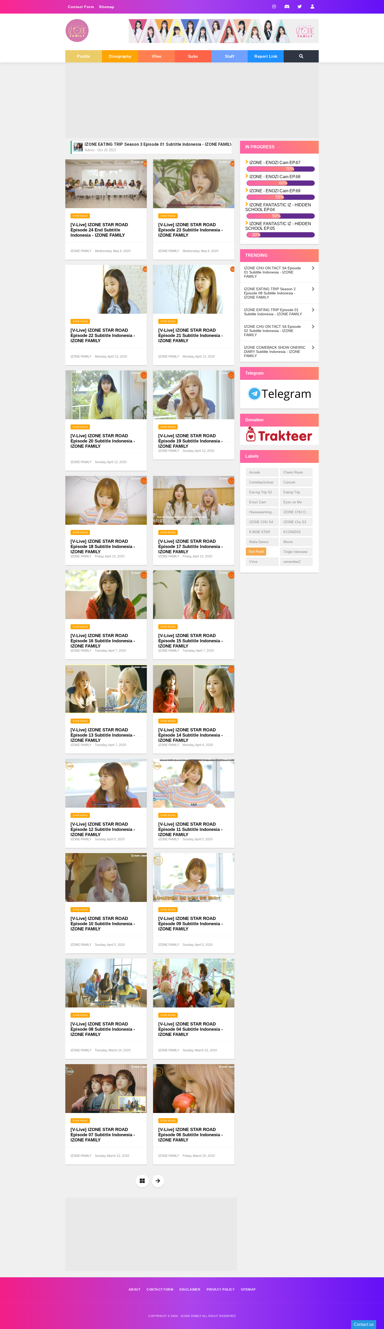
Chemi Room (293, 472)
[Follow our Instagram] (273, 7)
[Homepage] (142, 1181)
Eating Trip (291, 492)
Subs (193, 56)
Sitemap (106, 7)
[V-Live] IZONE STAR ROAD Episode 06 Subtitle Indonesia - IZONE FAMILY (190, 1135)
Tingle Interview (295, 552)
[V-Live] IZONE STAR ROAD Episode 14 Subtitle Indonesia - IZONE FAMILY (190, 735)
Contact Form (81, 7)
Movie (288, 542)
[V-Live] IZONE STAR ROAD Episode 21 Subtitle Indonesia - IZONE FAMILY (190, 335)
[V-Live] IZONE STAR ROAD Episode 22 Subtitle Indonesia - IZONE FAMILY (103, 335)
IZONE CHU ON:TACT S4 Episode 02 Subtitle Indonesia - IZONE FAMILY (272, 330)
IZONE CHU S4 (261, 522)
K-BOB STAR (259, 532)
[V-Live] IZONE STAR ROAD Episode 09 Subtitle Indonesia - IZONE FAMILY (190, 923)
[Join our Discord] (286, 7)
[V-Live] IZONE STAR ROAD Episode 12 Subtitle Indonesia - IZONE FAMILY (103, 829)
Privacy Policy (221, 1289)
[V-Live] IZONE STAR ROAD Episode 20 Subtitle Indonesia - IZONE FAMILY (103, 441)
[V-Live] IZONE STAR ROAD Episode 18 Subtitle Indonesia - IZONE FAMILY (103, 546)
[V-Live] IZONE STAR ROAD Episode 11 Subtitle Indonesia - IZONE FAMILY (190, 829)
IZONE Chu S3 (294, 522)
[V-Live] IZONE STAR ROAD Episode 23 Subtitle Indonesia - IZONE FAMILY (190, 230)
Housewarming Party (263, 512)
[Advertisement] (192, 101)
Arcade (254, 472)
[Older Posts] (158, 1181)
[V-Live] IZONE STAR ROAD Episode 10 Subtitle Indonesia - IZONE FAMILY (103, 923)
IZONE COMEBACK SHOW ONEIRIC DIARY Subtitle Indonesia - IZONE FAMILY (274, 351)
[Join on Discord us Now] (224, 42)
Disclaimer (189, 1289)
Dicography (120, 56)
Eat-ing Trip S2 (260, 492)
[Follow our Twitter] (299, 7)
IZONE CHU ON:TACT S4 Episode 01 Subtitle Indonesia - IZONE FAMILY (272, 272)
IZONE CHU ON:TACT (298, 512)
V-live (253, 562)
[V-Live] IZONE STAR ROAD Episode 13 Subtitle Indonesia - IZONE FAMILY (103, 735)
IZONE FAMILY (191, 1316)
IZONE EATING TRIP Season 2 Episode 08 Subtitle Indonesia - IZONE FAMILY (270, 293)
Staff (229, 56)
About (135, 1289)
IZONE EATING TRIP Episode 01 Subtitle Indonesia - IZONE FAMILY (273, 312)
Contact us (364, 1324)
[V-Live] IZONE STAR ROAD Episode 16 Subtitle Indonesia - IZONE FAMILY (103, 641)
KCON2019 (291, 532)
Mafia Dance (258, 542)
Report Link (265, 56)
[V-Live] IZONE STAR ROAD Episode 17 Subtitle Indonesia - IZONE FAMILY (190, 546)
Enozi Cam (257, 502)
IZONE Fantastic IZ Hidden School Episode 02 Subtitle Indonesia (147, 144)
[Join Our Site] (312, 7)
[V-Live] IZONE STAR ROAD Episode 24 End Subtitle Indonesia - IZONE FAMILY (99, 230)
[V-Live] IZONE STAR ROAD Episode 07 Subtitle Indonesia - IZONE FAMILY (103, 1135)
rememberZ (292, 562)
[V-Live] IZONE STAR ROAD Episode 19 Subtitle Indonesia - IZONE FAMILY (190, 441)
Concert (289, 482)
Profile (83, 56)
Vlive (156, 56)
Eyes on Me (292, 502)
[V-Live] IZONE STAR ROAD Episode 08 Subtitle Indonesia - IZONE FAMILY (103, 1029)
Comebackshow (261, 482)
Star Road (80, 215)
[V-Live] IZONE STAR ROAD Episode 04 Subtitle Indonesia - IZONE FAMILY (190, 1029)
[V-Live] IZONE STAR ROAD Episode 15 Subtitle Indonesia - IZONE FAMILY (190, 641)
